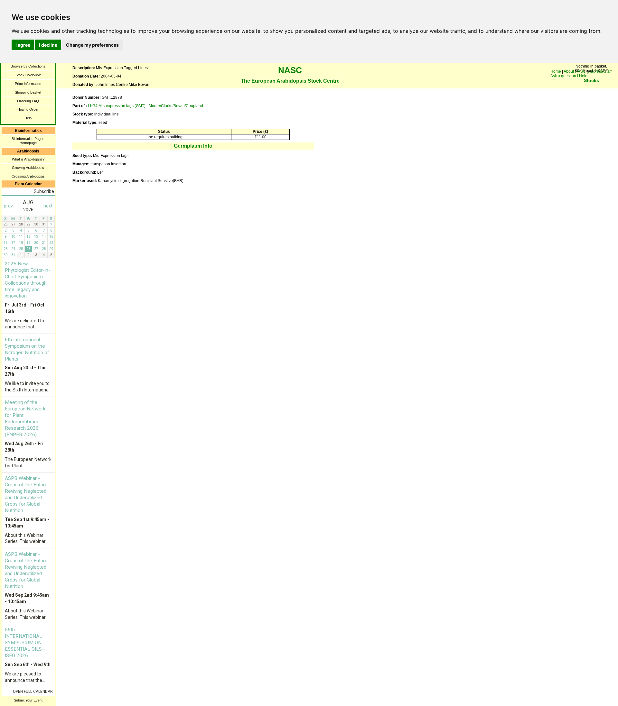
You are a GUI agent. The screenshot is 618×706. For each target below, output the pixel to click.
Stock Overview (28, 75)
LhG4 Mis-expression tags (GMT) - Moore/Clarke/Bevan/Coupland (145, 106)
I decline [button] (48, 45)
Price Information (28, 84)
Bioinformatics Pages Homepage (28, 141)
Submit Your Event (28, 700)
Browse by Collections (28, 66)
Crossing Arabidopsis (28, 176)
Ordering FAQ (28, 101)
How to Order (28, 109)
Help (28, 118)
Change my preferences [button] (92, 45)
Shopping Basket (28, 92)
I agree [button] (22, 45)
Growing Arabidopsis (28, 168)
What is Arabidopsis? (28, 159)
